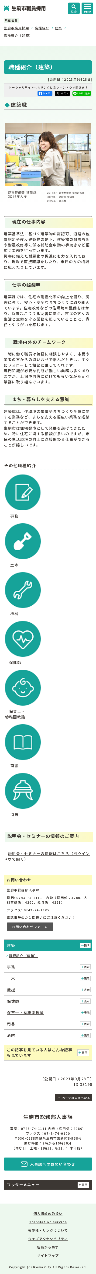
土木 (11, 978)
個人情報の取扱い (48, 1213)
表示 (87, 967)
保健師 (13, 1001)
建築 (58, 28)
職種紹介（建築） (23, 955)
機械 (11, 989)
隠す (87, 945)
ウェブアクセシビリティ (48, 1238)
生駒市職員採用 (16, 28)
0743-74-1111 (34, 1128)
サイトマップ (48, 1255)
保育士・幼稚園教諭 (25, 1012)
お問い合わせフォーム (30, 926)
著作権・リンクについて (48, 1230)
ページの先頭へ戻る (76, 1098)
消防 (11, 1035)
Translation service (48, 1222)
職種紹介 (42, 28)
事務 (11, 967)
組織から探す (48, 1247)
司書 (11, 1024)
